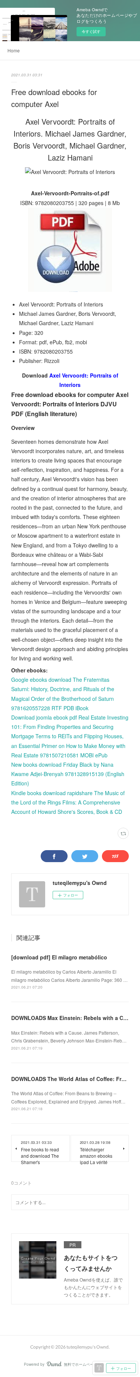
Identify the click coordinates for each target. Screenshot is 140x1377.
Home (13, 50)
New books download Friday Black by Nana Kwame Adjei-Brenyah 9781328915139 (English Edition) (67, 774)
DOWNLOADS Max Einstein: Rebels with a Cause (73, 1018)
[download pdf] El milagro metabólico (59, 957)
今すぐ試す (91, 31)
